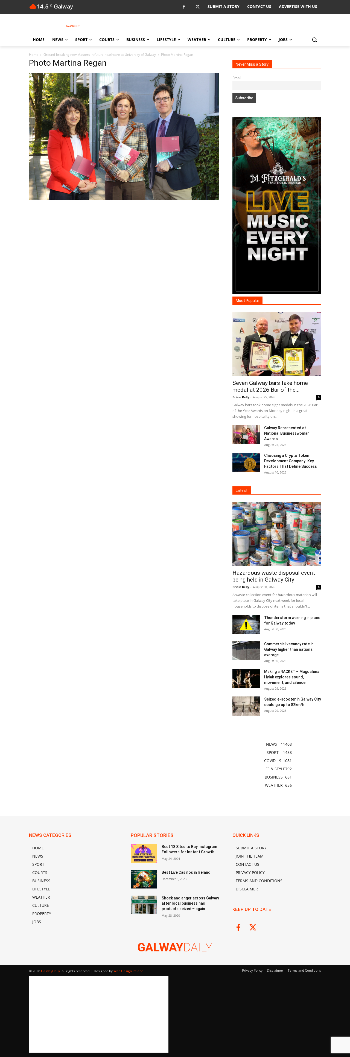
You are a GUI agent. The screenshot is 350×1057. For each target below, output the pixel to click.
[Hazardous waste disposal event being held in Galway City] (276, 534)
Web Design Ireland (128, 971)
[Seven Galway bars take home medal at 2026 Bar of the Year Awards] (276, 344)
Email (236, 78)
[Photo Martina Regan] (124, 198)
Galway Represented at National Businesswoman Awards (287, 433)
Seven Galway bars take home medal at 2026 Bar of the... (270, 386)
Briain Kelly (240, 397)
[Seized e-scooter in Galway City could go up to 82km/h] (246, 706)
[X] (197, 7)
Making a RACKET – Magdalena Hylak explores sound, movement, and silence (291, 677)
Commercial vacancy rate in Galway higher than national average (289, 649)
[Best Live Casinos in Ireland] (144, 879)
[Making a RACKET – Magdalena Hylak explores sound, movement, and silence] (246, 678)
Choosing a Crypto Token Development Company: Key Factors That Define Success (290, 461)
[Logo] (72, 26)
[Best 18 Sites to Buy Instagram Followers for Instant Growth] (144, 853)
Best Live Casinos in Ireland (186, 872)
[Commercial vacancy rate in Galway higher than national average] (246, 650)
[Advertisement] (124, 242)
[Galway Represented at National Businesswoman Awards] (246, 434)
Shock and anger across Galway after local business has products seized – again (190, 903)
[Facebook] (184, 7)
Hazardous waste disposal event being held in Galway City (273, 576)
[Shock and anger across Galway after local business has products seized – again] (144, 905)
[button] (314, 39)
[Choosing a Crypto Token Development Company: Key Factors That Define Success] (246, 462)
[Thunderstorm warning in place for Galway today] (246, 624)
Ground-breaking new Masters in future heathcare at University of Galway (99, 54)
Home (33, 54)
